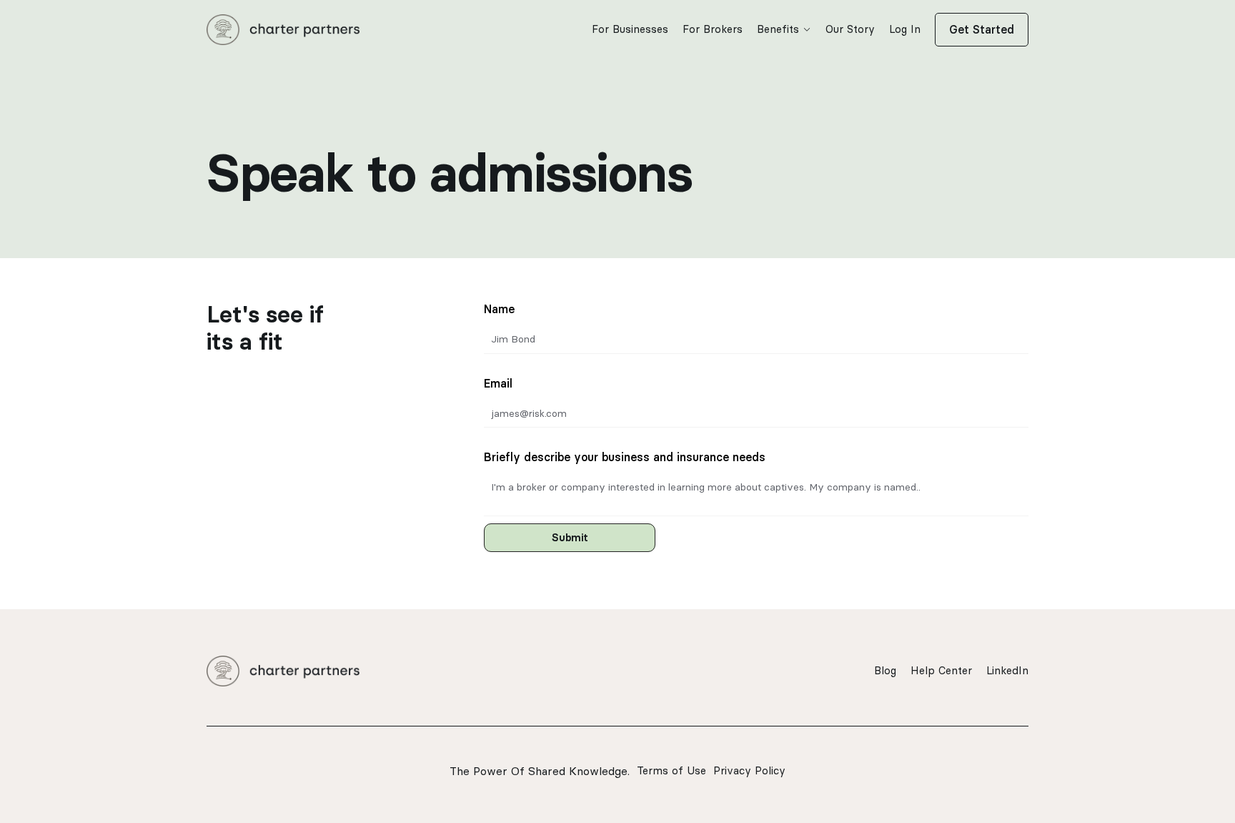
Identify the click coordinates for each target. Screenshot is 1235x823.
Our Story (850, 29)
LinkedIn (1007, 670)
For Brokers (713, 29)
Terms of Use (671, 770)
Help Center (941, 670)
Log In (905, 29)
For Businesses (630, 29)
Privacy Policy (749, 770)
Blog (885, 670)
